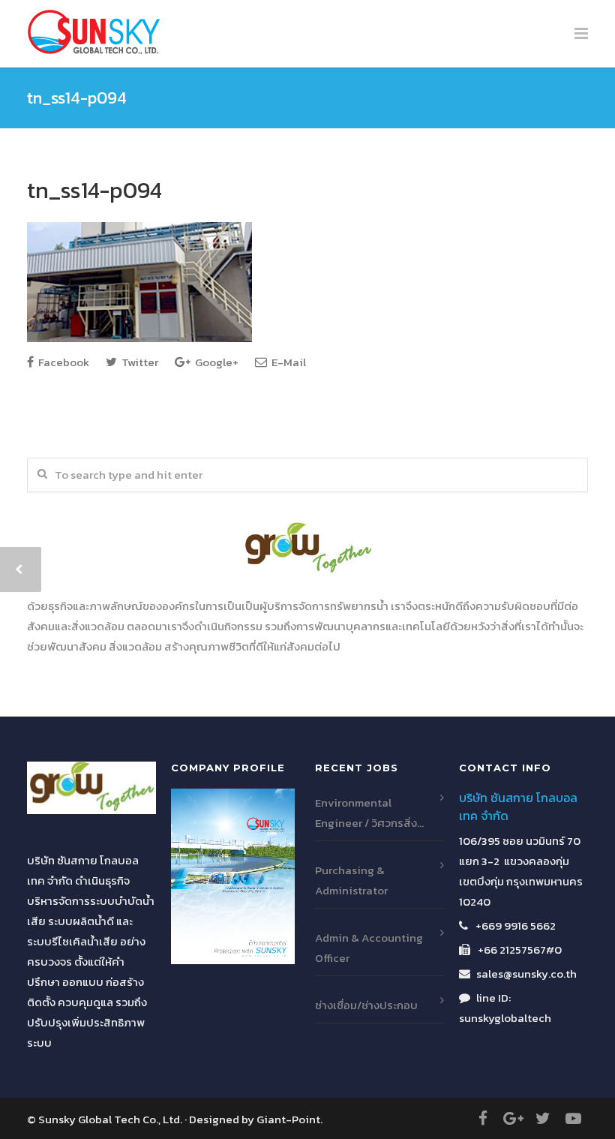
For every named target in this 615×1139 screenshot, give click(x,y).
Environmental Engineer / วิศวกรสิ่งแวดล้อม (366, 813)
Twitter (138, 362)
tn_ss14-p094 (94, 190)
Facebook (62, 362)
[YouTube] (573, 1119)
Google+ (215, 362)
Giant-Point (288, 1119)
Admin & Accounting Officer (369, 947)
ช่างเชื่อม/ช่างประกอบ (366, 1005)
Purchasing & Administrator (351, 880)
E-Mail (287, 362)
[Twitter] (543, 1119)
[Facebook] (483, 1119)
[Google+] (513, 1119)
